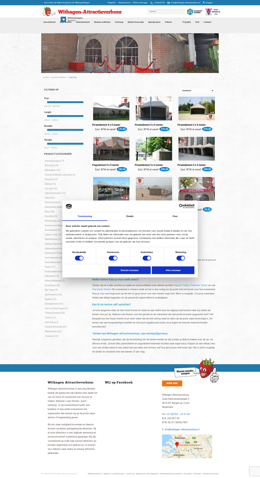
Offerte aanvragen (140, 3)
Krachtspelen (51, 230)
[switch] (113, 258)
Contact (207, 22)
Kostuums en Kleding (55, 225)
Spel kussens (51, 294)
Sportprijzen (154, 22)
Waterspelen (51, 331)
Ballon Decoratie (136, 22)
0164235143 (159, 3)
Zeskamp (49, 336)
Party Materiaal (52, 262)
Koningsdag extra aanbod (57, 221)
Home (46, 77)
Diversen (49, 179)
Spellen (48, 299)
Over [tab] (175, 216)
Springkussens (52, 304)
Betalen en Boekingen (114, 474)
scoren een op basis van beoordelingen (67, 3)
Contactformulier (211, 474)
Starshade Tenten (101, 289)
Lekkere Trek (51, 234)
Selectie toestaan (129, 270)
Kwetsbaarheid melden (171, 474)
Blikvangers (50, 170)
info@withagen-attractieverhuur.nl (185, 3)
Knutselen (49, 216)
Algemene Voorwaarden (147, 474)
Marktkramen (51, 239)
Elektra (48, 184)
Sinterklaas (50, 285)
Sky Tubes (50, 290)
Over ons (172, 383)
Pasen (48, 267)
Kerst (47, 211)
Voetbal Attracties (53, 327)
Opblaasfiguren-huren (55, 248)
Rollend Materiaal (53, 280)
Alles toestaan (173, 270)
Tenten (48, 317)
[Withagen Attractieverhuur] (81, 11)
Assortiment (49, 22)
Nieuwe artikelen (102, 22)
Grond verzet (51, 202)
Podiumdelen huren (54, 271)
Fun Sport (49, 188)
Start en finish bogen (55, 308)
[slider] (45, 102)
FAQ (197, 22)
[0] (64, 20)
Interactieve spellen (54, 207)
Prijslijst (187, 22)
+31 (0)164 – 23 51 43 (178, 414)
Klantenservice (124, 3)
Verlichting (50, 322)
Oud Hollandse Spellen (55, 257)
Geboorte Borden (53, 193)
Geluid (48, 198)
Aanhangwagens (53, 161)
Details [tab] (130, 216)
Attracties (49, 165)
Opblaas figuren (52, 244)
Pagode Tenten (181, 285)
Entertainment (83, 22)
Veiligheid (111, 3)
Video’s (168, 22)
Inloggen (209, 3)
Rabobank (49, 276)
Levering (130, 474)
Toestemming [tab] (85, 216)
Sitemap (197, 474)
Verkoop (119, 22)
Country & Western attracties (58, 175)
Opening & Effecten (54, 253)
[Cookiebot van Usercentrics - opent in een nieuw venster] (181, 206)
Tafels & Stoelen (52, 313)
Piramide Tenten (199, 285)
